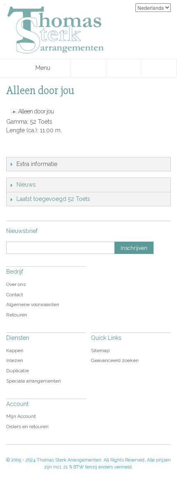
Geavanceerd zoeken (115, 360)
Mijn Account (21, 416)
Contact (14, 295)
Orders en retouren (27, 426)
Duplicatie (17, 371)
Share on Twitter (47, 148)
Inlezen (14, 360)
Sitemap (100, 350)
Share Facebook (31, 148)
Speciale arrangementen (33, 381)
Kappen (14, 350)
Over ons (16, 284)
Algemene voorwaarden (32, 304)
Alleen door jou (36, 111)
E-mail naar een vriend (14, 148)
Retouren (16, 315)
